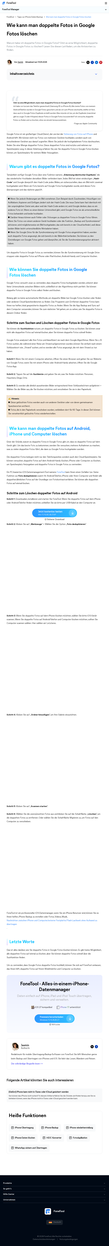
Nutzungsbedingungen (69, 1239)
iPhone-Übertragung (24, 1128)
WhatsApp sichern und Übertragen (31, 1148)
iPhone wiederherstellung (81, 1128)
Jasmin (25, 1045)
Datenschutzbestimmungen (44, 1239)
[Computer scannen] (54, 669)
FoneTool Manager (10, 10)
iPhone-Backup (51, 1128)
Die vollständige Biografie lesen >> (27, 1064)
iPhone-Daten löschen (25, 1138)
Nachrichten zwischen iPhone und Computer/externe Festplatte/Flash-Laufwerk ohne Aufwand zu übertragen (52, 922)
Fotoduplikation (80, 1138)
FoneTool (11, 3)
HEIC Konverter (53, 1138)
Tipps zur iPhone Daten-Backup (30, 17)
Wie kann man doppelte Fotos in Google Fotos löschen (68, 17)
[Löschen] (54, 867)
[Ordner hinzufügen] (54, 761)
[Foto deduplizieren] (54, 570)
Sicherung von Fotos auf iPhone (78, 134)
